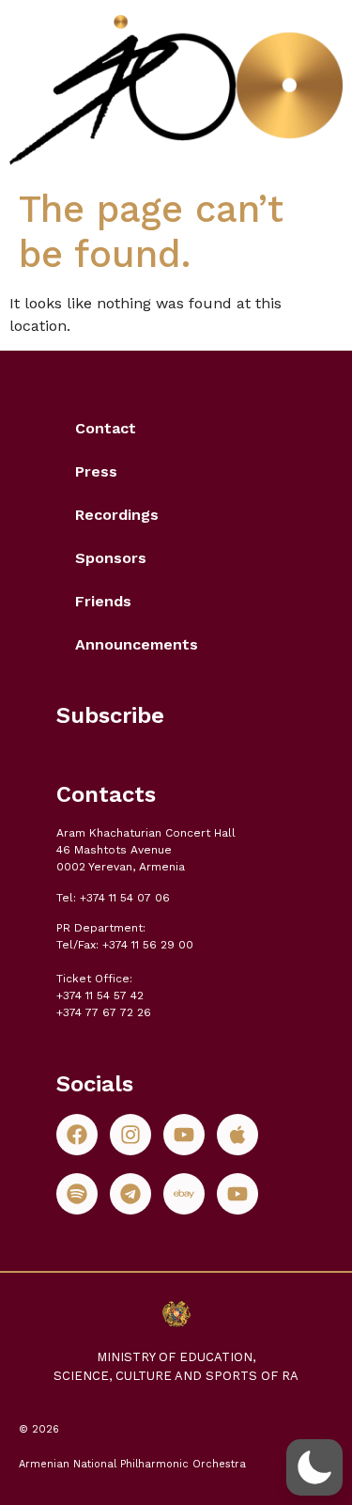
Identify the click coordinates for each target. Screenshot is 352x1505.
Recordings (117, 515)
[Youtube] (184, 1134)
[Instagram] (130, 1134)
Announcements (136, 644)
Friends (103, 601)
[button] (314, 1467)
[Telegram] (130, 1194)
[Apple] (237, 1134)
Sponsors (110, 558)
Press (96, 471)
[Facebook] (77, 1134)
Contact (105, 428)
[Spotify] (77, 1194)
